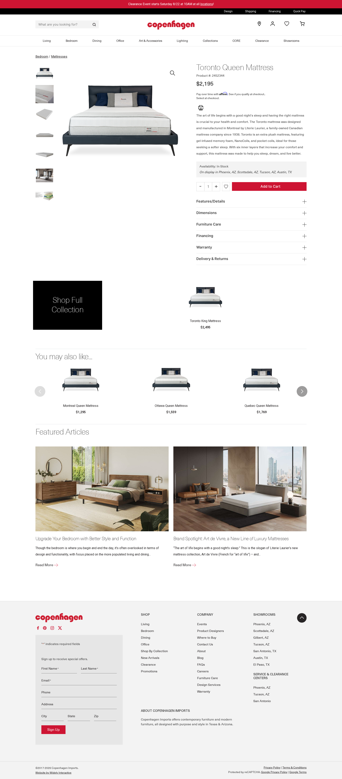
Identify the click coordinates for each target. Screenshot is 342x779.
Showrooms (291, 40)
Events (202, 624)
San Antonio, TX (264, 651)
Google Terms (298, 772)
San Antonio (262, 701)
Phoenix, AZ (261, 624)
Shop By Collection (154, 651)
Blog (200, 658)
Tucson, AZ (261, 644)
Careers (203, 671)
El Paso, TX (261, 664)
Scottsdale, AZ (263, 631)
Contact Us (205, 644)
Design (228, 11)
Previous (40, 388)
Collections (210, 40)
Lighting (182, 40)
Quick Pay (299, 11)
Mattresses (59, 56)
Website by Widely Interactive (53, 772)
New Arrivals (150, 658)
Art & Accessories (150, 40)
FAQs (201, 664)
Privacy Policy (272, 767)
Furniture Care (207, 678)
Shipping (250, 11)
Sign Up (53, 730)
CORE (236, 40)
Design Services (208, 685)
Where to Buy (206, 637)
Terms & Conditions (294, 767)
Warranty (203, 691)
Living (47, 40)
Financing (275, 11)
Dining (97, 40)
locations (206, 4)
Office (120, 40)
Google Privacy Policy (274, 772)
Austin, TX (260, 658)
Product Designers (210, 631)
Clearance (262, 40)
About (201, 651)
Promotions (149, 671)
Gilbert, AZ (261, 637)
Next (302, 388)
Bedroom (72, 40)
